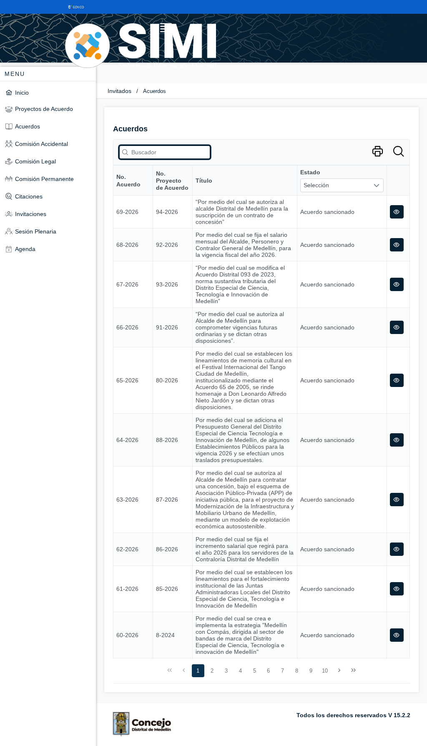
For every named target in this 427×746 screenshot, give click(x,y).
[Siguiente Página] (339, 670)
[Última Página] (353, 670)
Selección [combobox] (316, 185)
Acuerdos (154, 91)
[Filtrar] (398, 151)
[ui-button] (397, 212)
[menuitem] (48, 92)
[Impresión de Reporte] (377, 151)
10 (325, 671)
